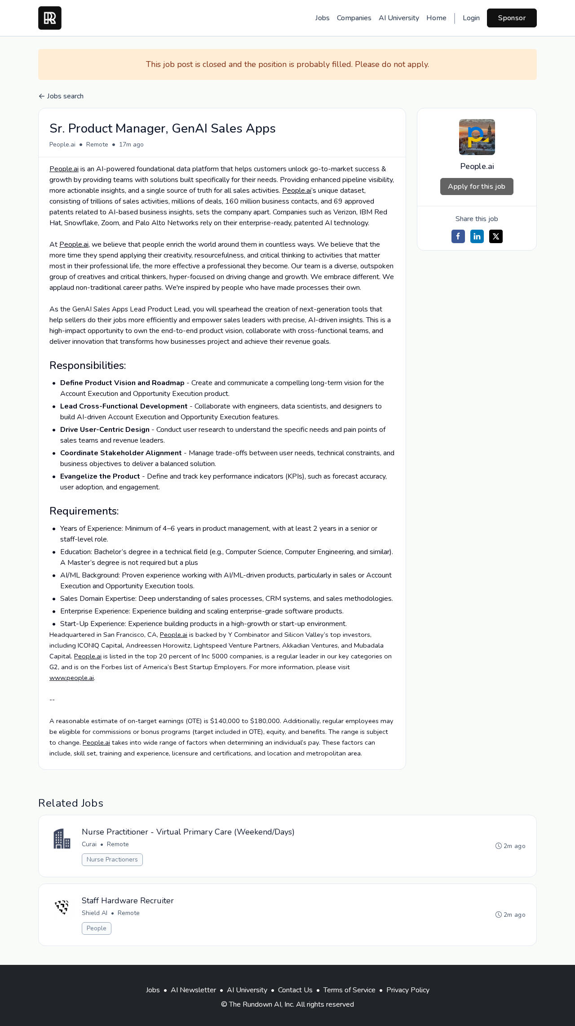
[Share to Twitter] (496, 236)
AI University (399, 18)
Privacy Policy (407, 990)
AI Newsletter (193, 990)
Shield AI (94, 913)
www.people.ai (71, 677)
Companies (354, 18)
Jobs (322, 18)
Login (471, 18)
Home (436, 18)
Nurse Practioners (112, 859)
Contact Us (295, 990)
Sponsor (512, 18)
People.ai (62, 144)
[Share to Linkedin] (477, 236)
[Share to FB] (458, 236)
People (96, 928)
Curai (89, 844)
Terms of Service (349, 990)
